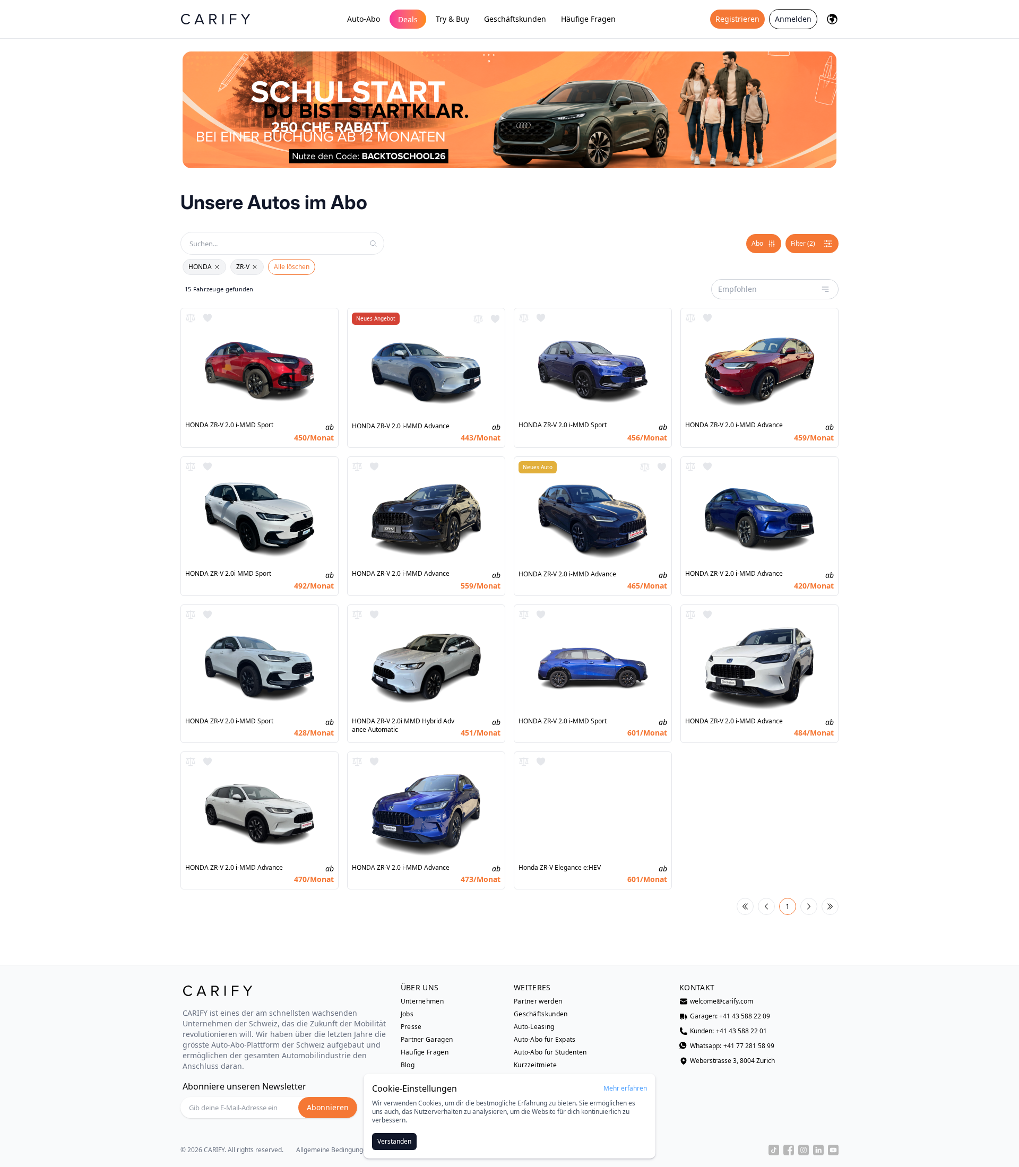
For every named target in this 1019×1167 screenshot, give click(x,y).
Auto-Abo (363, 19)
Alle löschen (291, 266)
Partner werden (538, 1001)
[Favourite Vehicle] (207, 318)
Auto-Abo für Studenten (550, 1052)
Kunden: (728, 1031)
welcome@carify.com (721, 1001)
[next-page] (808, 906)
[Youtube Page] (833, 1150)
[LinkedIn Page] (818, 1150)
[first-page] (745, 906)
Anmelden (793, 19)
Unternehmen (422, 1001)
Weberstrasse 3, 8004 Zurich (732, 1061)
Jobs (407, 1014)
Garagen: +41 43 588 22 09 (730, 1016)
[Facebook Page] (788, 1150)
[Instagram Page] (803, 1150)
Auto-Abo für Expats (545, 1039)
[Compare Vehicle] (190, 318)
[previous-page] (766, 906)
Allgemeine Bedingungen (333, 1150)
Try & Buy (452, 19)
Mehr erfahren (625, 1088)
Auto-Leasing (534, 1027)
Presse (411, 1027)
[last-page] (830, 906)
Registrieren (737, 19)
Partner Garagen (427, 1039)
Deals (408, 19)
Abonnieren (328, 1107)
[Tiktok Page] (773, 1150)
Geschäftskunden (515, 19)
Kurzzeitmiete (535, 1065)
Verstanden (394, 1141)
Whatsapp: (732, 1046)
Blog (407, 1065)
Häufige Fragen (588, 19)
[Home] (215, 19)
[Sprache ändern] (832, 19)
